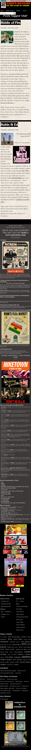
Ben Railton (3, 407)
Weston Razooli (24, 112)
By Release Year (5, 614)
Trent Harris (5, 211)
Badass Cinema (10, 10)
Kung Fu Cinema (4, 683)
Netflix (29, 649)
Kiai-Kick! (26, 681)
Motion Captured (4, 686)
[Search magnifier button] (14, 13)
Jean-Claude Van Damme (22, 617)
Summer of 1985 (4, 662)
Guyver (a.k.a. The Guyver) (7, 497)
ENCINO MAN (17, 178)
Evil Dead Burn (4, 508)
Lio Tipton (20, 109)
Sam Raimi (14, 654)
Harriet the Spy (4, 516)
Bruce (10, 639)
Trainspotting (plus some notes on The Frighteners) (13, 502)
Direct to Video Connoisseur (7, 681)
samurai (2, 657)
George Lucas (10, 647)
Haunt (2, 495)
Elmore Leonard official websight (8, 670)
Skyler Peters (9, 112)
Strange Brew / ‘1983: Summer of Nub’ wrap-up (12, 491)
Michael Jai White (21, 649)
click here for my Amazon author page (15, 283)
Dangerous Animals (5, 492)
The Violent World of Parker (7, 673)
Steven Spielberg (20, 624)
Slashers (22, 601)
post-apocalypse (18, 652)
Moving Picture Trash (15, 686)
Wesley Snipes (19, 630)
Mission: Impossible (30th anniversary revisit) (12, 514)
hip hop (20, 647)
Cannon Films (27, 639)
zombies (16, 664)
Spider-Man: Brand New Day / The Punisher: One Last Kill (15, 486)
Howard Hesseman (12, 209)
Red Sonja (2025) (5, 501)
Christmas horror (14, 641)
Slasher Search (6, 659)
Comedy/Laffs (18, 114)
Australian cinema (26, 636)
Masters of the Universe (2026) (8, 488)
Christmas (4, 642)
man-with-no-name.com (15, 683)
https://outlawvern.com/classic (15, 748)
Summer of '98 (27, 659)
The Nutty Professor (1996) (7, 521)
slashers (26, 656)
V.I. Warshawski (5, 499)
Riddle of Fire (11, 23)
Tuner (9, 407)
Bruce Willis (19, 609)
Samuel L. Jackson (24, 654)
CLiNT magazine (4, 699)
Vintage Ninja (25, 690)
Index (2, 611)
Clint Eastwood (19, 611)
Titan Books (18, 673)
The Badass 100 (5, 601)
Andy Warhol (9, 206)
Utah (16, 112)
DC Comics (9, 644)
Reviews (18, 10)
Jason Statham (27, 647)
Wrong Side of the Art (5, 693)
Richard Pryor (25, 686)
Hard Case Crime (22, 670)
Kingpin (9, 410)
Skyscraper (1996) (5, 498)
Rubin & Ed (9, 125)
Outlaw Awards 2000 (6, 606)
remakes (27, 652)
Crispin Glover (19, 206)
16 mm (7, 107)
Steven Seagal (19, 622)
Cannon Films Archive (12, 679)
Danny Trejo (3, 644)
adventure (5, 636)
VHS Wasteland (16, 690)
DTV (17, 601)
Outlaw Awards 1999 (6, 604)
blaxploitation (3, 639)
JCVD (2, 649)
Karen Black (23, 209)
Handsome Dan (4, 474)
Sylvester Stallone (20, 627)
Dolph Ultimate (18, 681)
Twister (2, 517)
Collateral (5, 454)
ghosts (16, 647)
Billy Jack (2, 679)
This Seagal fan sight (5, 690)
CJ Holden (3, 410)
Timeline (3, 617)
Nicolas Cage (19, 619)
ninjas (11, 652)
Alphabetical (8, 611)
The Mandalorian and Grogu (7, 510)
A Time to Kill (4, 489)
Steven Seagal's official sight (7, 688)
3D (0, 636)
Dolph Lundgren (20, 614)
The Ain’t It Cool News (21, 688)
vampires (3, 664)
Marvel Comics (9, 649)
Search (24, 10)
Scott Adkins (9, 657)
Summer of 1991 (14, 662)
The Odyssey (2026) (6, 494)
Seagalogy (17, 657)
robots (9, 654)
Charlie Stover (11, 109)
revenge (3, 654)
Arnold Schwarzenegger (22, 606)
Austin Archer (14, 107)
